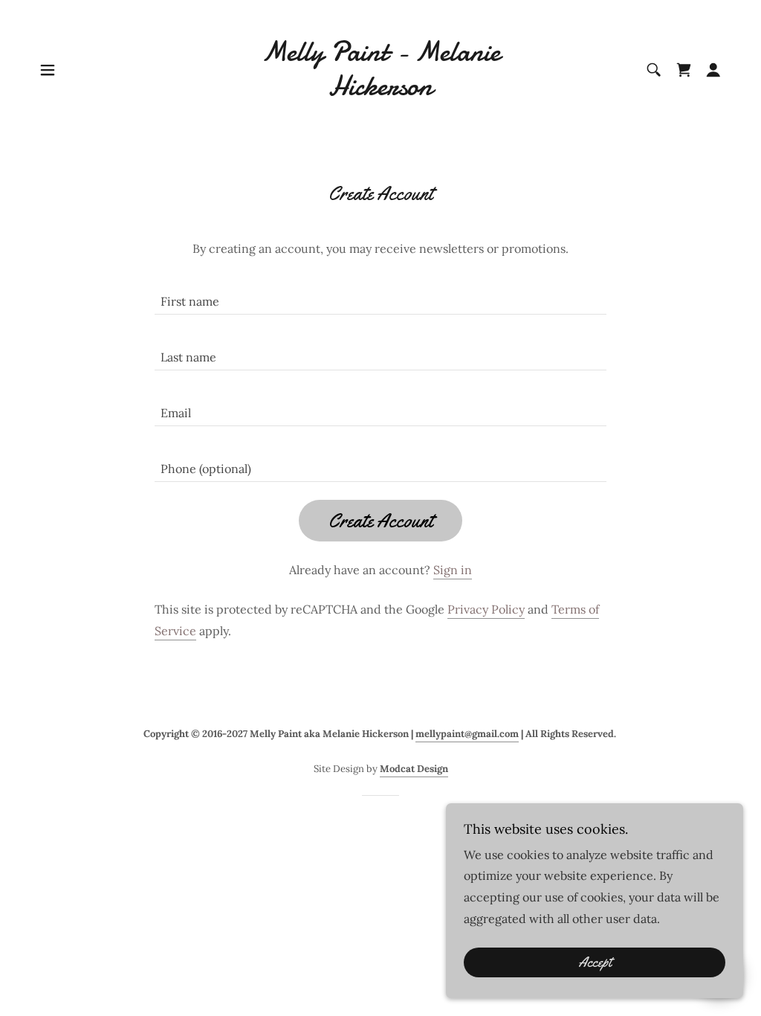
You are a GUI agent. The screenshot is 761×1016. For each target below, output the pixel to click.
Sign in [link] (452, 569)
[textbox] (380, 296)
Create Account (380, 521)
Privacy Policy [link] (486, 609)
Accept (595, 962)
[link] (380, 90)
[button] (47, 70)
